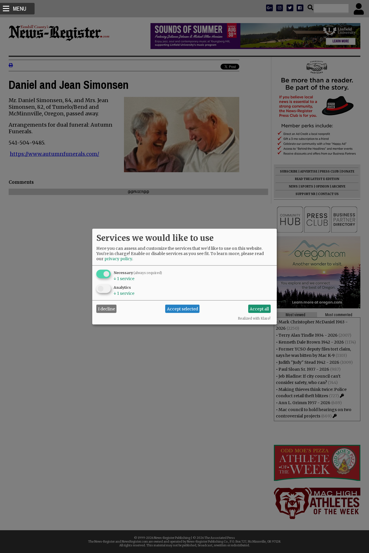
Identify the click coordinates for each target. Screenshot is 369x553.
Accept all (259, 308)
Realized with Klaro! (254, 318)
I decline (106, 308)
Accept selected (182, 308)
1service (124, 278)
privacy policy (118, 258)
